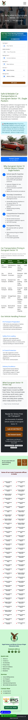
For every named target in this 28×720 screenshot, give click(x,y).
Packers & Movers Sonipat (8, 582)
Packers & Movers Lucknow (21, 528)
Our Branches (6, 662)
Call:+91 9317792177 (14, 429)
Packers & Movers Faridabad (21, 565)
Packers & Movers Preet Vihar (21, 519)
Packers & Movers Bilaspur (8, 619)
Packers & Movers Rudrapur (8, 598)
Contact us (5, 660)
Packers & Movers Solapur (21, 499)
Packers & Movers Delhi (8, 503)
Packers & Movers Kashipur (21, 594)
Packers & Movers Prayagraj (21, 536)
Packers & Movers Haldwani (21, 590)
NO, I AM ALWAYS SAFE (24, 462)
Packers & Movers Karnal (8, 573)
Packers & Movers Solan (21, 611)
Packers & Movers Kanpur (8, 532)
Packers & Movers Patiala (21, 549)
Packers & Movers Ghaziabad (8, 528)
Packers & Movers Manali (21, 607)
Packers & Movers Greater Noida (21, 524)
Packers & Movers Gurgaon (8, 565)
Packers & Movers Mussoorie (21, 603)
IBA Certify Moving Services (10, 685)
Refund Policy (6, 668)
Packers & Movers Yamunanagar (21, 573)
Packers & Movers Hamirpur (21, 619)
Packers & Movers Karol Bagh (21, 515)
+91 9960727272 (15, 39)
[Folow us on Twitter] (12, 652)
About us (5, 658)
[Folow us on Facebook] (9, 652)
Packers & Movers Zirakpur (21, 561)
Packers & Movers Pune (21, 482)
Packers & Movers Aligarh (21, 540)
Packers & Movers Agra (21, 532)
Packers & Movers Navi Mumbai (8, 495)
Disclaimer (5, 670)
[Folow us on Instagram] (16, 652)
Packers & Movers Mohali (8, 553)
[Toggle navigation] (24, 3)
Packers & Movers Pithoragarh (8, 603)
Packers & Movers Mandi (21, 615)
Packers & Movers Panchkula (21, 582)
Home (7, 21)
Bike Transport (6, 681)
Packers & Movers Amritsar (8, 544)
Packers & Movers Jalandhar (8, 549)
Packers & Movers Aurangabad (21, 490)
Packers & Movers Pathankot (21, 557)
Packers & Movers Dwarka (8, 507)
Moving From (6, 55)
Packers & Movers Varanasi (8, 536)
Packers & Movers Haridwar (21, 586)
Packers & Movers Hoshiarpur (8, 557)
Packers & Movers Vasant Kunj (21, 511)
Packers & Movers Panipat (8, 569)
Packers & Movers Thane (21, 486)
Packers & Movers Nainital (21, 598)
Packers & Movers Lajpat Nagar (8, 515)
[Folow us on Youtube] (19, 652)
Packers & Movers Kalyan (21, 495)
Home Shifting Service (8, 677)
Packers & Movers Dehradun (8, 586)
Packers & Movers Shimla (8, 607)
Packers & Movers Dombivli (8, 499)
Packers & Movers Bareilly (8, 540)
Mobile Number (7, 49)
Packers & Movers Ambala (21, 569)
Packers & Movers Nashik (8, 490)
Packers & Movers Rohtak (21, 578)
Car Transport (6, 679)
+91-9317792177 (7, 691)
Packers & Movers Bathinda (21, 553)
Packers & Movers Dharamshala (8, 611)
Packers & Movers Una (21, 623)
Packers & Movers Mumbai (8, 482)
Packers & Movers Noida (8, 524)
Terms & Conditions (7, 666)
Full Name (5, 43)
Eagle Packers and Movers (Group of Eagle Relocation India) (14, 645)
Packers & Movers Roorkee (8, 594)
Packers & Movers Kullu (8, 615)
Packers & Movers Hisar (8, 578)
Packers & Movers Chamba (8, 623)
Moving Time (6, 73)
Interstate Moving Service (9, 683)
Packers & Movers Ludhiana (21, 544)
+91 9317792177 (14, 160)
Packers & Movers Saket (8, 511)
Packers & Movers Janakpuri (21, 507)
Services (5, 67)
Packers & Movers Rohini (21, 503)
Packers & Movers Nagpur (8, 486)
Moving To (5, 61)
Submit (15, 82)
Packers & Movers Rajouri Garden (8, 519)
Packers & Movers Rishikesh (8, 590)
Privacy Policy (6, 664)
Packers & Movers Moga (8, 561)
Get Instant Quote (14, 435)
